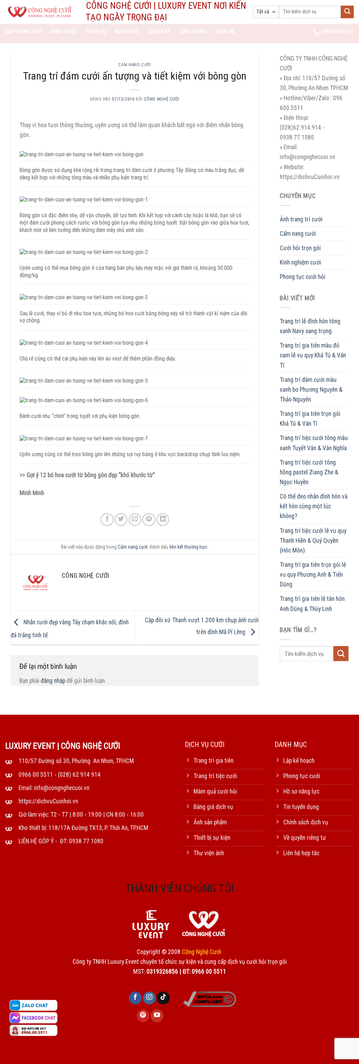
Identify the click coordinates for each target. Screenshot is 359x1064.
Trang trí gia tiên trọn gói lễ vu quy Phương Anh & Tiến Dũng (313, 574)
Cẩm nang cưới (134, 64)
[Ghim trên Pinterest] (148, 519)
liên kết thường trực (188, 547)
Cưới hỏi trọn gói (300, 248)
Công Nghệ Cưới (162, 99)
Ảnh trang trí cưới (301, 219)
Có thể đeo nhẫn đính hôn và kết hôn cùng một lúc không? (313, 506)
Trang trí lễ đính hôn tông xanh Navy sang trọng (310, 326)
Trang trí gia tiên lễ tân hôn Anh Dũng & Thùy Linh (312, 603)
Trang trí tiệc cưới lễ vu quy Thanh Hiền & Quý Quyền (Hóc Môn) (313, 540)
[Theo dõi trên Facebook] (135, 997)
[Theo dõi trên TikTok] (163, 997)
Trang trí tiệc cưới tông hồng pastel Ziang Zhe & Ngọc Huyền (309, 472)
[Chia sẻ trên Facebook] (107, 519)
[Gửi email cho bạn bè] (135, 519)
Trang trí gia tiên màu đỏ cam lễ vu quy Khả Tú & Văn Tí (313, 355)
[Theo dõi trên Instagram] (149, 997)
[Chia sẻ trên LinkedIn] (162, 519)
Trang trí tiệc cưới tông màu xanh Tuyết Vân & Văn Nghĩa (314, 442)
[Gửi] (347, 12)
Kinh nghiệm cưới (300, 262)
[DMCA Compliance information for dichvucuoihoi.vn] (209, 998)
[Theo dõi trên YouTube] (156, 1015)
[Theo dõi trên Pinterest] (143, 1015)
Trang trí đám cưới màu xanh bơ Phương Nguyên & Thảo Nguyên (311, 389)
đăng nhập (53, 680)
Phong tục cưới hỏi (302, 276)
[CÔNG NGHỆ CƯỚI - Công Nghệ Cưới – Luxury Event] (40, 12)
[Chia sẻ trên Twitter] (121, 519)
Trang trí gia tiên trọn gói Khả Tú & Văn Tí (310, 418)
